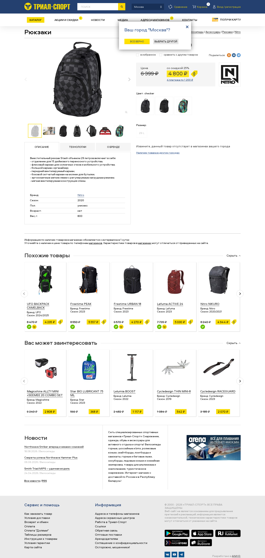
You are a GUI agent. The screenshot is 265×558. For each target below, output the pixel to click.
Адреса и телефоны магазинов (117, 514)
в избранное (148, 54)
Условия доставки (37, 518)
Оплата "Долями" (36, 530)
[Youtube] (174, 554)
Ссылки (100, 526)
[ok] (229, 55)
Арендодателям (106, 539)
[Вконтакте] (167, 554)
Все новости (32, 480)
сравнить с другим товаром (181, 54)
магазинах (144, 243)
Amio (236, 556)
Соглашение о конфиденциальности (121, 543)
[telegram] (239, 55)
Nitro (81, 195)
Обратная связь (106, 530)
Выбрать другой (165, 41)
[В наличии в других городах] (72, 327)
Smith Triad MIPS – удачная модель (47, 468)
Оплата (29, 526)
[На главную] (47, 6)
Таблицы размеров (37, 535)
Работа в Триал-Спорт (111, 522)
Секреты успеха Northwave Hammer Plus (51, 457)
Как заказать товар (38, 514)
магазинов (95, 243)
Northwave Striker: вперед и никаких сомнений (54, 447)
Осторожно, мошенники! (112, 547)
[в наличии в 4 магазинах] (29, 327)
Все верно (137, 41)
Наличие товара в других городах (158, 152)
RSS (44, 480)
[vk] (234, 55)
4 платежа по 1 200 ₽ (180, 80)
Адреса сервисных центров (115, 518)
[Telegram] (181, 554)
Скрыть (232, 255)
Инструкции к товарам (40, 539)
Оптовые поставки (108, 535)
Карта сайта (33, 547)
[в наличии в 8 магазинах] (159, 327)
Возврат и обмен (36, 522)
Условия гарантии (37, 543)
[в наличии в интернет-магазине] (34, 327)
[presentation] (27, 79)
